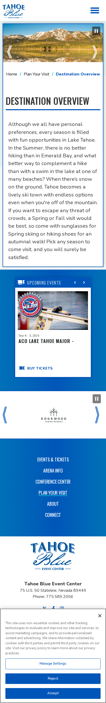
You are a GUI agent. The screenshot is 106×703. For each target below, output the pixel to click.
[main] (53, 195)
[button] (10, 43)
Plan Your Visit (36, 74)
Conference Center (53, 481)
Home (11, 74)
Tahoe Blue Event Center (53, 558)
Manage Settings (53, 663)
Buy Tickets (40, 368)
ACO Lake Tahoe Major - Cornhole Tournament (46, 343)
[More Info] (53, 313)
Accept (53, 693)
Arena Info (53, 470)
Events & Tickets (53, 459)
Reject (53, 678)
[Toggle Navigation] (95, 10)
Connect (53, 514)
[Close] (99, 615)
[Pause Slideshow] (96, 31)
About (53, 503)
